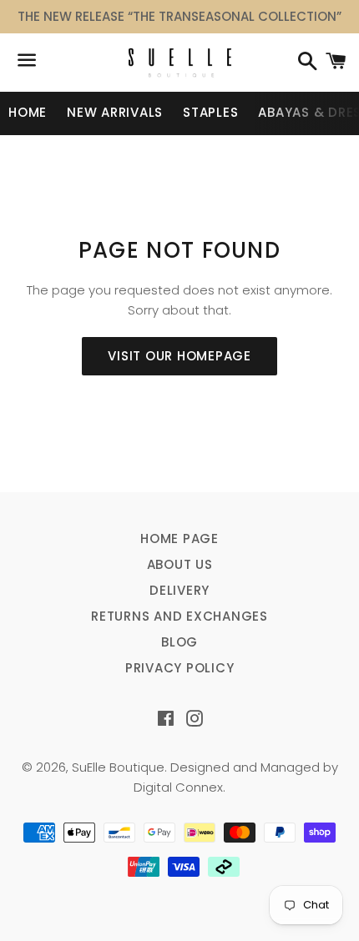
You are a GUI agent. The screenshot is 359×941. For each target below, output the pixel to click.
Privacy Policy (180, 668)
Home (27, 112)
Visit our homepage (179, 356)
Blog (179, 642)
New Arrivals (115, 112)
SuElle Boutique (118, 767)
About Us (180, 564)
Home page (179, 538)
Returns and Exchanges (179, 616)
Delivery (179, 590)
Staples (210, 112)
